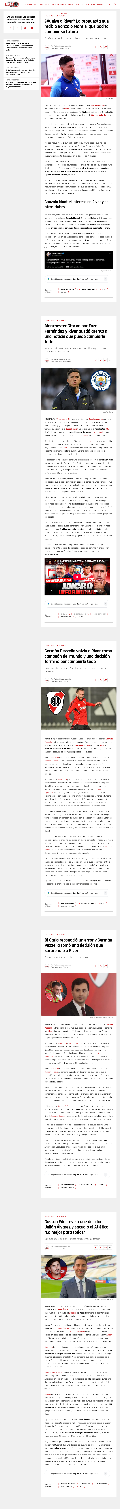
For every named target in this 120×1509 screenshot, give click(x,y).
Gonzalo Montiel (98, 105)
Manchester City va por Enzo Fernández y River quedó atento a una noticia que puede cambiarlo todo (19, 47)
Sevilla (63, 292)
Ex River (64, 13)
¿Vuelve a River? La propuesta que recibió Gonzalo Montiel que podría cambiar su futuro (21, 20)
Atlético (72, 1313)
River (66, 108)
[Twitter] (17, 28)
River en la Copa (47, 4)
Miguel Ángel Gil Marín (53, 1372)
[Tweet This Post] (101, 47)
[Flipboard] (25, 28)
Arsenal (48, 1394)
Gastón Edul (102, 1484)
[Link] (105, 47)
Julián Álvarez (63, 1309)
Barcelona (49, 1347)
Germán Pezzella (82, 745)
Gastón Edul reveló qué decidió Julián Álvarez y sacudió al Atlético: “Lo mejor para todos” (21, 85)
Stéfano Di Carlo (67, 906)
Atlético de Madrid (77, 1331)
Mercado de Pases (65, 4)
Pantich (65, 447)
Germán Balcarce (51, 760)
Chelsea (91, 441)
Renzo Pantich (66, 617)
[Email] (32, 28)
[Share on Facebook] (95, 47)
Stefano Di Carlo (64, 1106)
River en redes (97, 4)
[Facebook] (10, 28)
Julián (109, 1335)
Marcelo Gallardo (98, 115)
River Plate (62, 779)
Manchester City (99, 614)
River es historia (82, 4)
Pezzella (55, 757)
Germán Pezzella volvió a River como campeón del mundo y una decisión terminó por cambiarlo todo (20, 60)
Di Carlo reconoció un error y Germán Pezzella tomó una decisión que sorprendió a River (20, 72)
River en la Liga (32, 4)
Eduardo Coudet (67, 903)
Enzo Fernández (98, 432)
